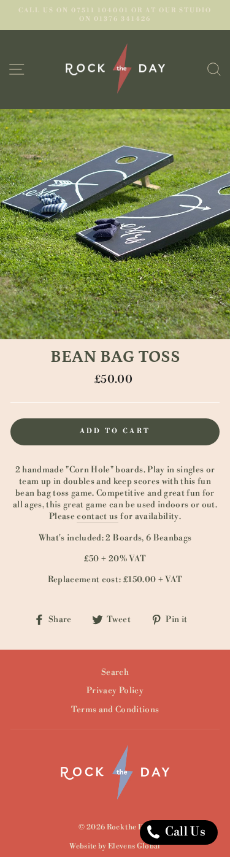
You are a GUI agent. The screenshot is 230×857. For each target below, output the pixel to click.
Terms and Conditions (115, 709)
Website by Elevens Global (115, 846)
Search (115, 672)
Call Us (183, 832)
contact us (97, 516)
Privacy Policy (115, 690)
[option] (115, 15)
